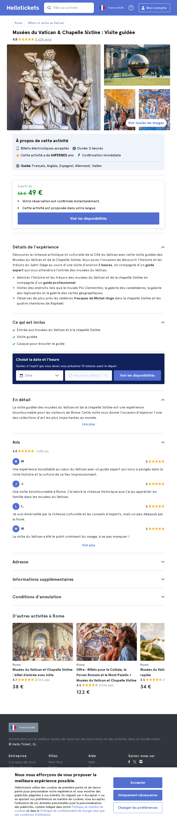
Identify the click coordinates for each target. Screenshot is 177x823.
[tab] (88, 246)
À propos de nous (22, 762)
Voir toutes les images (146, 123)
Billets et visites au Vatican (46, 23)
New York (56, 762)
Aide (91, 762)
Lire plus (88, 424)
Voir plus (88, 545)
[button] (88, 246)
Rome (18, 23)
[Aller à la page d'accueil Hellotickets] (23, 8)
